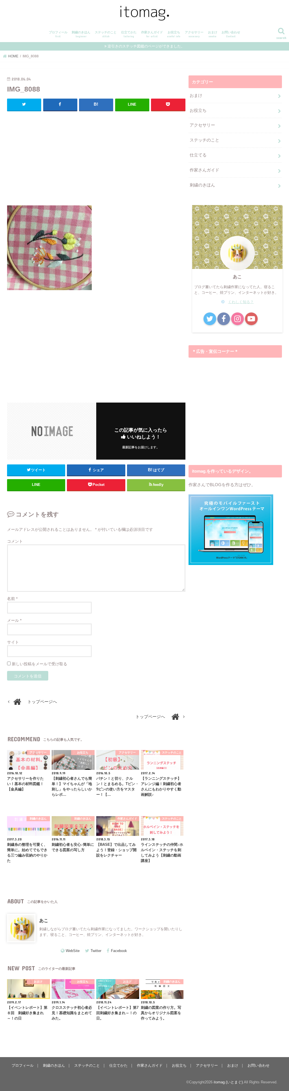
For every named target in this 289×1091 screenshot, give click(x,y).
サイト (13, 642)
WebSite (73, 951)
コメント (15, 541)
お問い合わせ (231, 34)
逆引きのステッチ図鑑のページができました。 (146, 46)
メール (14, 620)
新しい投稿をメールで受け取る (39, 664)
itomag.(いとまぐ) (228, 1082)
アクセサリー (194, 34)
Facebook (119, 951)
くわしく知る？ (241, 302)
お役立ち (173, 34)
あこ (43, 920)
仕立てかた (129, 34)
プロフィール (58, 34)
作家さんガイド (152, 34)
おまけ (212, 34)
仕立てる (198, 155)
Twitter (96, 951)
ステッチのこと (106, 34)
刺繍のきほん (81, 34)
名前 (12, 598)
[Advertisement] (96, 156)
